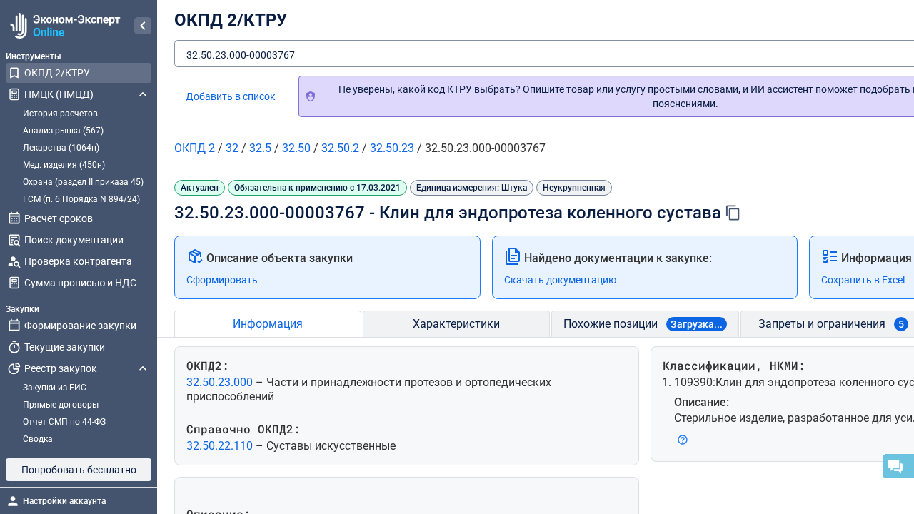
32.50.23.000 (221, 382)
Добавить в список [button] (231, 96)
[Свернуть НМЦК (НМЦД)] (143, 94)
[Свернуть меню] (142, 25)
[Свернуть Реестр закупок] (143, 368)
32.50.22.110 (221, 446)
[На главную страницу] (63, 26)
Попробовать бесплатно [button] (78, 469)
